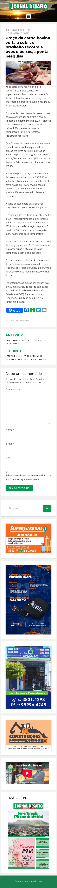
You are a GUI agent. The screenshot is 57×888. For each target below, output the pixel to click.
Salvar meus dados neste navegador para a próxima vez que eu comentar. (28, 477)
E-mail (10, 443)
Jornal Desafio (21, 33)
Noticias (24, 320)
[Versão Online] (28, 836)
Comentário (13, 389)
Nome (10, 429)
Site (8, 457)
